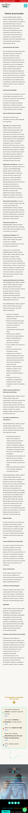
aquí (6, 740)
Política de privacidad (7, 808)
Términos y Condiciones (20, 808)
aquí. (6, 716)
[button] (24, 809)
